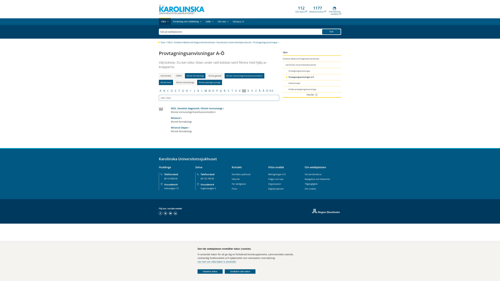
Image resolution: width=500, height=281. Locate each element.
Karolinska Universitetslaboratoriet (234, 42)
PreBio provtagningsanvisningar (302, 89)
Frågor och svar (276, 179)
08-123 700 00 (207, 178)
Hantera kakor (210, 271)
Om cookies (310, 188)
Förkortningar (294, 83)
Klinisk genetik (215, 75)
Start (163, 42)
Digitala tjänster (276, 188)
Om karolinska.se (313, 174)
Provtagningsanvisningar (265, 42)
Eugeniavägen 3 (208, 188)
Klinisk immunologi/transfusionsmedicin (244, 75)
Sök (331, 31)
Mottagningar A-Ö (277, 174)
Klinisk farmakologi (195, 75)
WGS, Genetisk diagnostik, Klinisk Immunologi (196, 108)
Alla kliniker (166, 75)
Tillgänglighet (311, 184)
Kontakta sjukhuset (241, 174)
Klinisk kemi (166, 82)
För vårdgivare (239, 184)
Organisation (274, 184)
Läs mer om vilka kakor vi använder (217, 261)
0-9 (271, 90)
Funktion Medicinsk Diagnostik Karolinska (194, 42)
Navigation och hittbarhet (317, 179)
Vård (169, 42)
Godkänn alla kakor (240, 271)
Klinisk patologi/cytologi (209, 82)
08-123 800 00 (170, 178)
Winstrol (175, 118)
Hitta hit (236, 179)
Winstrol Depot (179, 127)
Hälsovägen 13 (171, 188)
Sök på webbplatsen (171, 31)
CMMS (179, 75)
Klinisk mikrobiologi (185, 82)
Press (234, 188)
